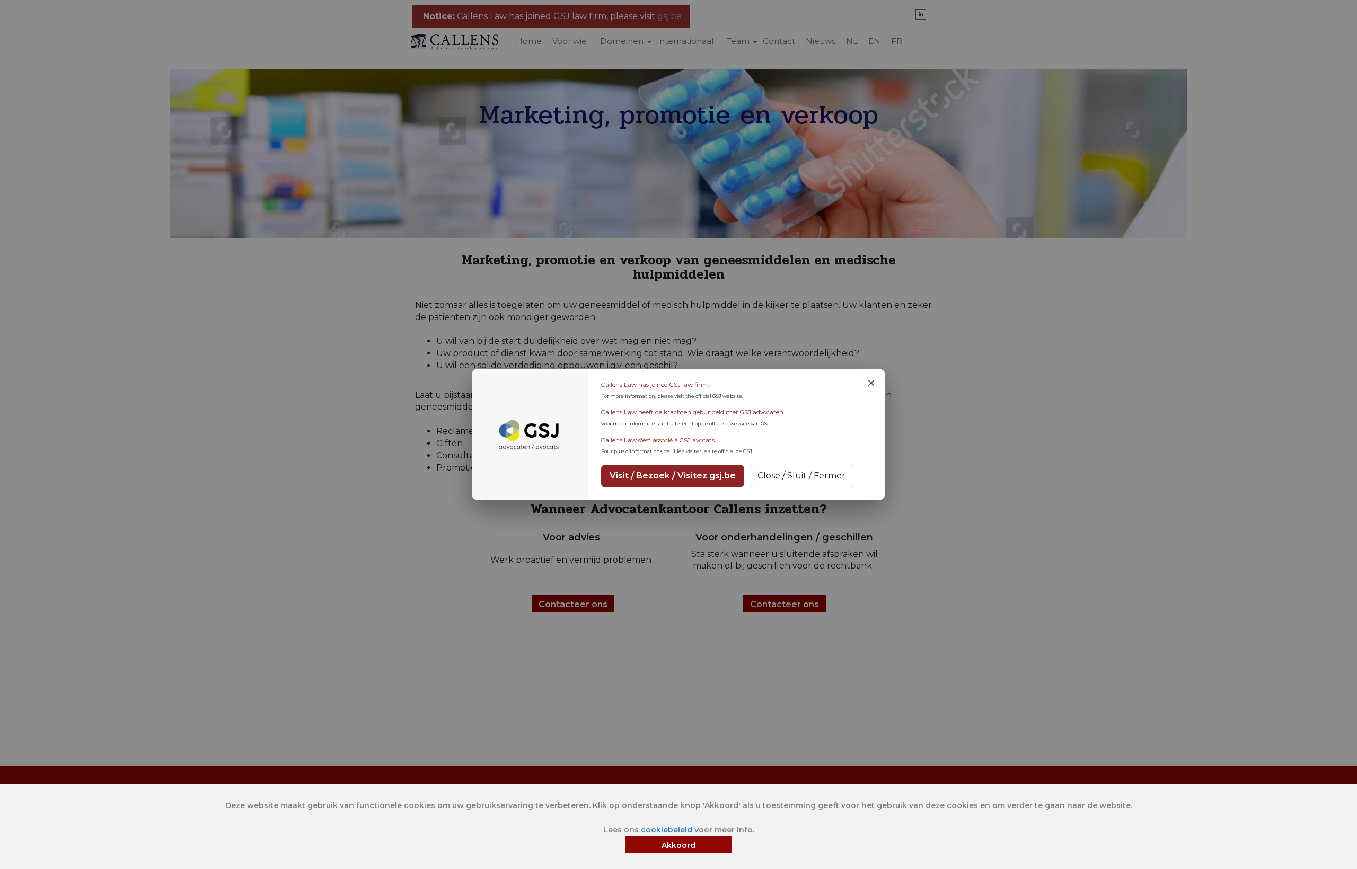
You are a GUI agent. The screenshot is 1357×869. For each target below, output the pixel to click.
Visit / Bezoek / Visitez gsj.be (673, 476)
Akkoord (678, 845)
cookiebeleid (666, 830)
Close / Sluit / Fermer (801, 476)
